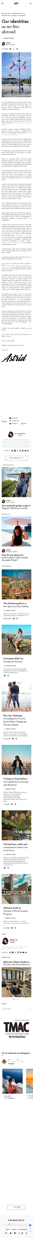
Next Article (6, 514)
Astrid (8, 43)
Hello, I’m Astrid (14, 941)
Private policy (23, 1229)
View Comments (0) (15, 458)
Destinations (6, 13)
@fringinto (11, 1064)
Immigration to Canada (9, 15)
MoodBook (21, 15)
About (7, 1229)
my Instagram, (19, 235)
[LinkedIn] (26, 1233)
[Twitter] (19, 1233)
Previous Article (8, 465)
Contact (14, 1229)
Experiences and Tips (18, 13)
